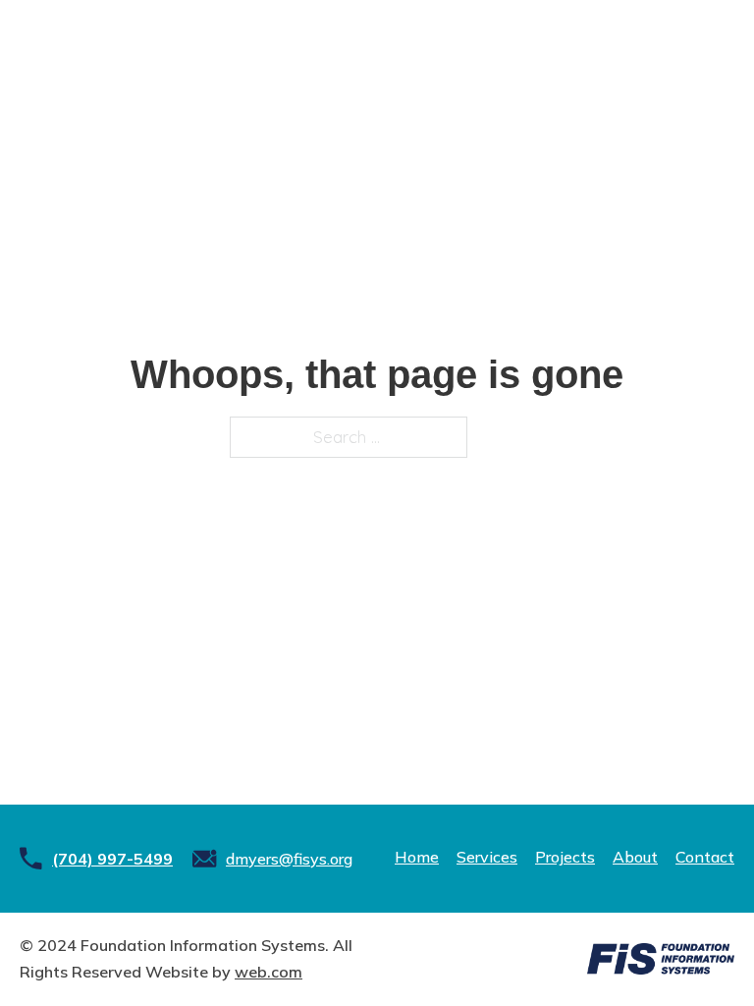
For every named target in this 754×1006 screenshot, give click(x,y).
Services (487, 856)
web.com (268, 971)
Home (417, 856)
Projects (565, 856)
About (635, 856)
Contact (704, 856)
